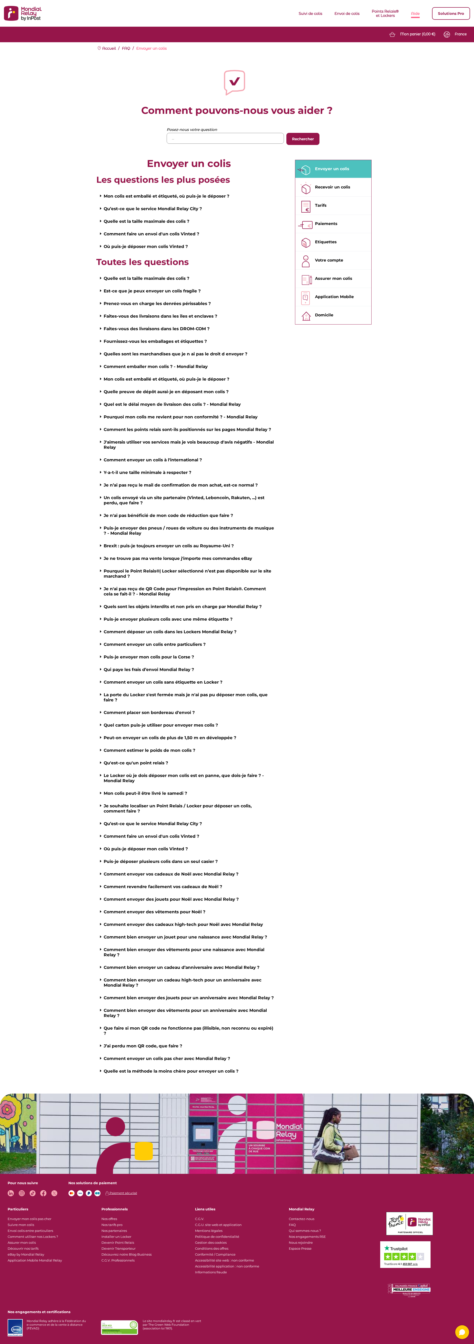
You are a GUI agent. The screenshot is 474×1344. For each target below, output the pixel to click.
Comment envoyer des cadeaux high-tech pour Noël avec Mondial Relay (183, 924)
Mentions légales (208, 1231)
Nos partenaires (114, 1231)
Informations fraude (211, 1272)
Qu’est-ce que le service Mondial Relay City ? (153, 208)
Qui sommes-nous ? (305, 1231)
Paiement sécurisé (123, 1193)
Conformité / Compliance (215, 1254)
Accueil (108, 48)
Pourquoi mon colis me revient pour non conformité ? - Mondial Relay (180, 416)
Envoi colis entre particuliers (30, 1231)
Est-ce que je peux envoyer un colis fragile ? (152, 290)
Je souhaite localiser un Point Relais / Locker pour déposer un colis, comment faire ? (178, 808)
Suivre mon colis (21, 1225)
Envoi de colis (347, 13)
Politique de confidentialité (217, 1237)
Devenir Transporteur (118, 1248)
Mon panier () (417, 34)
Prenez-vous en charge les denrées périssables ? (157, 303)
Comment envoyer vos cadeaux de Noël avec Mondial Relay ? (171, 874)
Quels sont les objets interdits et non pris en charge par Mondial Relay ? (183, 606)
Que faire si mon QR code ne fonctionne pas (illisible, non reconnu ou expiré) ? (188, 1031)
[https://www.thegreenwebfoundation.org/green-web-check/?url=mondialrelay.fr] (119, 1327)
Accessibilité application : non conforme (227, 1266)
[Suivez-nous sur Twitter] (54, 1193)
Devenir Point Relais (117, 1242)
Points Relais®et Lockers (385, 13)
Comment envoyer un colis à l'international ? (153, 459)
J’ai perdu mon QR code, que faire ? (143, 1045)
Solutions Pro (451, 13)
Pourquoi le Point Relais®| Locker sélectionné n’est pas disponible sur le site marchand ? (187, 574)
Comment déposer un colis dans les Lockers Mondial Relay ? (170, 631)
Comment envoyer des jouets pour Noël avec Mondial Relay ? (171, 899)
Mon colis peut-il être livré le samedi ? (145, 793)
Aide (415, 13)
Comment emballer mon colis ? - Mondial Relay (156, 366)
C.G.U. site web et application (218, 1225)
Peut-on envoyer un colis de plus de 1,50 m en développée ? (170, 737)
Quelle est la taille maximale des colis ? (146, 221)
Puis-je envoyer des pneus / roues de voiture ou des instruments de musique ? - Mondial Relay (189, 531)
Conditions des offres (211, 1248)
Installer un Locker (116, 1237)
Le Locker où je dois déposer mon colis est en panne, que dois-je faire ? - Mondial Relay (184, 778)
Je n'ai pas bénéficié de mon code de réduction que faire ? (168, 515)
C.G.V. (199, 1219)
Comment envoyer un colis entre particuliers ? (155, 644)
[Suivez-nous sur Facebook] (43, 1193)
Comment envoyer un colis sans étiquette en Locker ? (163, 682)
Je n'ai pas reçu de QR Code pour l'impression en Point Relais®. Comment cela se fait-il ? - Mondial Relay (185, 591)
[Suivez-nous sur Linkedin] (11, 1193)
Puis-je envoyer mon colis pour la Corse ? (149, 656)
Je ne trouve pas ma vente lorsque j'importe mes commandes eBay (178, 558)
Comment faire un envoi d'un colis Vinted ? (151, 233)
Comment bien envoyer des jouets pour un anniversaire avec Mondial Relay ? (189, 997)
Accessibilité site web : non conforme (224, 1260)
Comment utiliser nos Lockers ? (33, 1237)
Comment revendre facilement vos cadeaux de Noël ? (163, 886)
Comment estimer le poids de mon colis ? (149, 750)
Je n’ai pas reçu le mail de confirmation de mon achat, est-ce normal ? (181, 485)
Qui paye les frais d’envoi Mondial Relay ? (149, 669)
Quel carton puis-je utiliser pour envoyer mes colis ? (161, 725)
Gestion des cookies (211, 1242)
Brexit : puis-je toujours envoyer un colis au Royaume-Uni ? (169, 545)
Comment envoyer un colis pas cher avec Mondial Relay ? (167, 1058)
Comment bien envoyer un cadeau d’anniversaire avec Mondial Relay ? (181, 967)
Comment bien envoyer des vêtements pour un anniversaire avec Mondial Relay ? (185, 1013)
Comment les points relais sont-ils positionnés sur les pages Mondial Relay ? (187, 429)
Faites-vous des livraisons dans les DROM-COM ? (157, 328)
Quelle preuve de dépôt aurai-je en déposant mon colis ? (166, 391)
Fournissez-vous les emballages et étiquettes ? (155, 341)
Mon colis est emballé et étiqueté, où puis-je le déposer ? (166, 196)
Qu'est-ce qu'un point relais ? (136, 762)
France (461, 34)
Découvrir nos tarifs (23, 1248)
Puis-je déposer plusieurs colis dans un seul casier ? (161, 861)
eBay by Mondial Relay (26, 1254)
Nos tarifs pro (111, 1225)
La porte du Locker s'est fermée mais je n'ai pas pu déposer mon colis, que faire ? (186, 697)
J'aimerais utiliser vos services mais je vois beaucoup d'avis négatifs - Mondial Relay (189, 445)
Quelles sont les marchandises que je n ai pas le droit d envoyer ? (175, 353)
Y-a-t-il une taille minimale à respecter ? (147, 472)
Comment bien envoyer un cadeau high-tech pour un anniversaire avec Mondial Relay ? (182, 982)
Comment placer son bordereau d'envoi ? (149, 712)
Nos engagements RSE (307, 1237)
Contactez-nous (301, 1219)
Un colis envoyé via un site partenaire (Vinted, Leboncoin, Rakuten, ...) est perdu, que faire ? (184, 500)
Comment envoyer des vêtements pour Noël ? (154, 911)
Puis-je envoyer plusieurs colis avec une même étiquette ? (168, 619)
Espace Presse (300, 1248)
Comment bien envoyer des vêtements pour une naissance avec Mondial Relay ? (184, 952)
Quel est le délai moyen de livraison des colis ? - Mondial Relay (172, 404)
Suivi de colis (310, 13)
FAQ (126, 48)
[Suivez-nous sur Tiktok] (32, 1193)
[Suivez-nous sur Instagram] (22, 1193)
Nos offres (109, 1219)
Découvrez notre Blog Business (126, 1254)
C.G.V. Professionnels (118, 1260)
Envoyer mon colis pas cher (29, 1219)
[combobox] (225, 138)
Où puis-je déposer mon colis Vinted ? (146, 246)
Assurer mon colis (22, 1242)
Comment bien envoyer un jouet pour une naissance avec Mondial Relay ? (185, 937)
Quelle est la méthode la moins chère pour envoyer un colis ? (171, 1071)
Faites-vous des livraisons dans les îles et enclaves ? (160, 316)
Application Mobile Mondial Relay (35, 1260)
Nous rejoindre (301, 1242)
